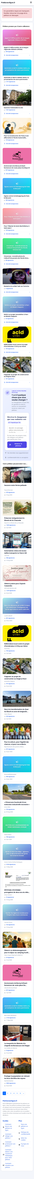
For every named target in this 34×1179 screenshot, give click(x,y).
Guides (5, 1121)
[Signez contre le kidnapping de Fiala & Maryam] (17, 192)
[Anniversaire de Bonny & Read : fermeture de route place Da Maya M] (17, 162)
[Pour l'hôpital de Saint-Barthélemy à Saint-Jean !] (17, 222)
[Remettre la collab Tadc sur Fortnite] (17, 281)
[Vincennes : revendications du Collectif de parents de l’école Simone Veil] (17, 252)
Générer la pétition (18, 445)
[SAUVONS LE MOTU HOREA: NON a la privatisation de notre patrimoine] (17, 73)
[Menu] (31, 2)
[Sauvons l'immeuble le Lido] (17, 103)
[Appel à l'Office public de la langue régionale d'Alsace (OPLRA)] (17, 43)
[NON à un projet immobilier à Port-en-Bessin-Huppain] (17, 310)
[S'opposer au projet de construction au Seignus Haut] (17, 370)
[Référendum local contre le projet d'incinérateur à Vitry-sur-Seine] (17, 340)
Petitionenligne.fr (8, 3)
